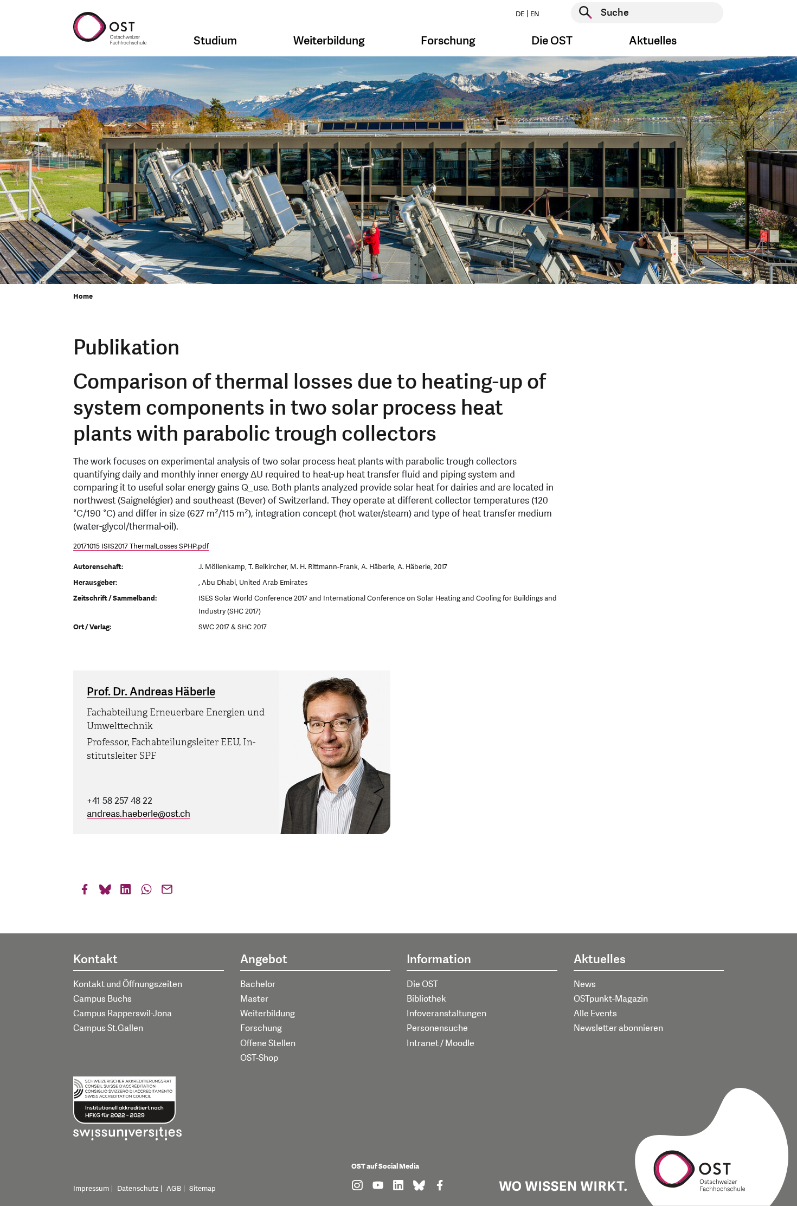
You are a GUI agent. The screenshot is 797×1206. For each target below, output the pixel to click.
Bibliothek (426, 999)
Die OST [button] (552, 41)
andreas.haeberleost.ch (138, 814)
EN (534, 14)
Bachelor (257, 984)
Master (254, 999)
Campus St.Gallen (108, 1028)
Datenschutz (137, 1189)
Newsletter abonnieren (618, 1028)
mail (167, 892)
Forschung (261, 1028)
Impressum (91, 1189)
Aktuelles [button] (653, 41)
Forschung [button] (448, 41)
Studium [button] (215, 41)
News (585, 984)
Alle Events (595, 1014)
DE (520, 14)
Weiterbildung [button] (329, 41)
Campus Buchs (102, 999)
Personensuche (437, 1028)
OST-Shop (259, 1058)
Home (83, 296)
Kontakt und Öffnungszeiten (127, 984)
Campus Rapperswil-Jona (122, 1014)
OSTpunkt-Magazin (611, 999)
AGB (173, 1189)
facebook (85, 892)
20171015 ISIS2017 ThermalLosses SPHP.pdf (141, 546)
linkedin (126, 892)
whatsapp (146, 892)
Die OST (422, 984)
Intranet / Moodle (440, 1043)
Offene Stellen (267, 1043)
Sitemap (202, 1189)
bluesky (105, 892)
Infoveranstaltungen (446, 1014)
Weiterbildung (267, 1014)
